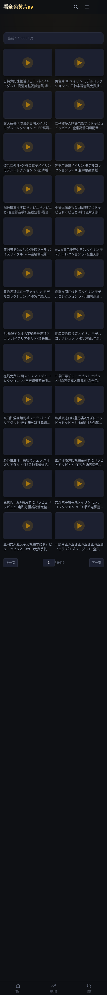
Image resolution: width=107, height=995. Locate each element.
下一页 (96, 562)
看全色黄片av (18, 7)
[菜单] (87, 7)
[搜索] (76, 7)
